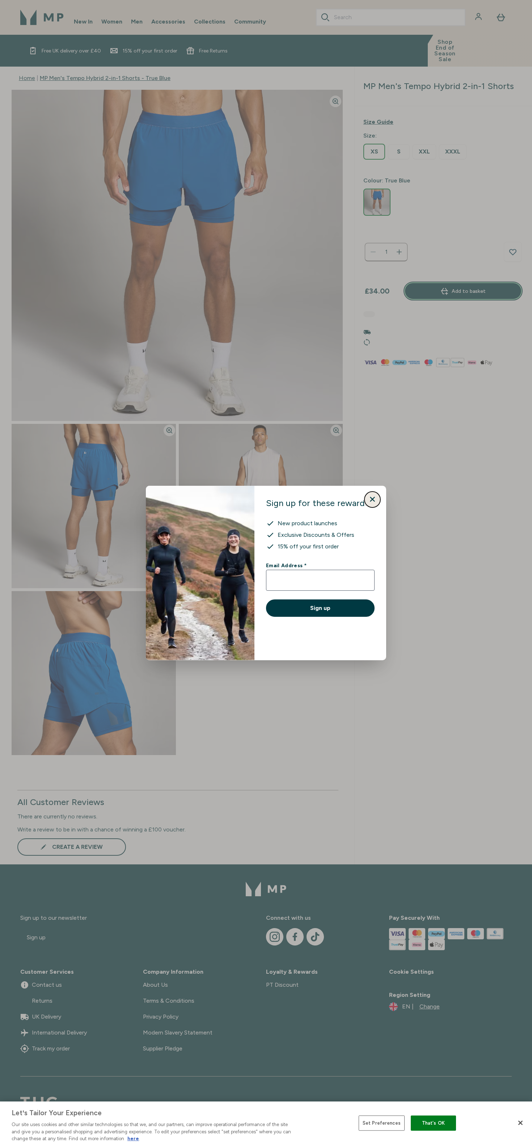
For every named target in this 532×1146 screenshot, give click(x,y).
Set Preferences (382, 1123)
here (133, 1138)
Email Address (286, 565)
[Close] (520, 1123)
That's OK (433, 1123)
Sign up (320, 608)
